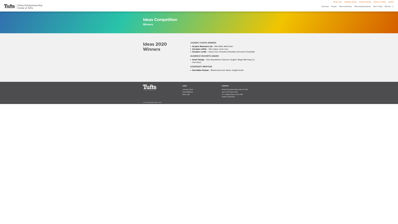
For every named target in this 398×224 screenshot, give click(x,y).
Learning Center (350, 2)
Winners (388, 6)
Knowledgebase (365, 2)
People (334, 6)
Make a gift (186, 94)
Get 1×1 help (377, 6)
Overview (325, 6)
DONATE (391, 2)
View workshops (345, 6)
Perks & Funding (380, 2)
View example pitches (362, 6)
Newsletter (337, 2)
